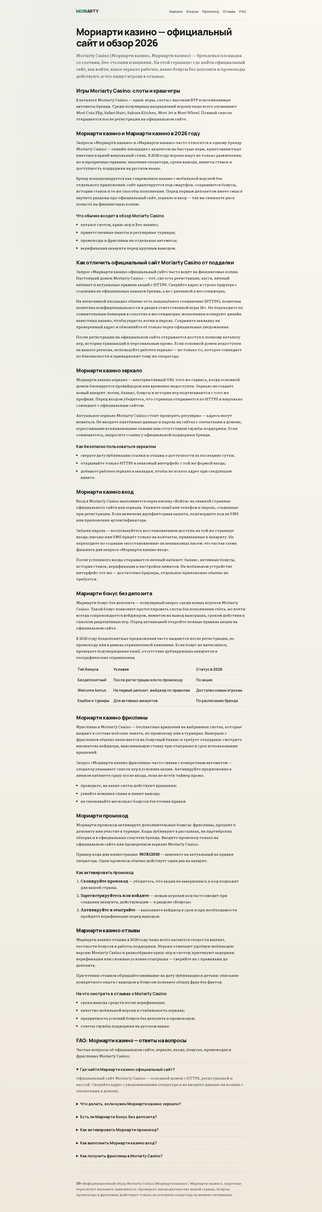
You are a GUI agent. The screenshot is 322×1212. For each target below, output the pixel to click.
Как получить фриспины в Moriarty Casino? (121, 1156)
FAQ (242, 11)
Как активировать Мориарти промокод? (119, 1129)
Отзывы (229, 11)
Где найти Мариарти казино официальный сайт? (127, 1069)
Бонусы (192, 11)
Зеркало (176, 11)
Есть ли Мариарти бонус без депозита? (118, 1116)
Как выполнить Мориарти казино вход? (118, 1143)
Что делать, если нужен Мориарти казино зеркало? (130, 1103)
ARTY (87, 11)
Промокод (210, 11)
